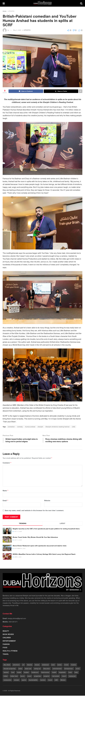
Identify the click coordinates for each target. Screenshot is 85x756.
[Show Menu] (4, 3)
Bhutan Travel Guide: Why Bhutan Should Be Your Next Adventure (35, 537)
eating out (37, 668)
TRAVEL (6, 654)
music (29, 676)
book (53, 665)
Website (47, 500)
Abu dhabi (7, 665)
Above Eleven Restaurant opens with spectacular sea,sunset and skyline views (39, 546)
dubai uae (28, 668)
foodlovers (35, 672)
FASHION (6, 644)
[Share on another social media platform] (80, 91)
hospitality (62, 672)
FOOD (5, 647)
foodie (19, 672)
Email (5, 500)
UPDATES (11, 11)
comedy (20, 427)
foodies (26, 672)
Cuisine (73, 665)
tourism (43, 680)
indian (6, 676)
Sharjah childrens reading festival (58, 427)
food (12, 672)
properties (37, 676)
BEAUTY (6, 631)
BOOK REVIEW (8, 634)
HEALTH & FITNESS (10, 651)
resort (64, 676)
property (46, 676)
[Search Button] (81, 3)
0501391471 (13, 622)
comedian (11, 427)
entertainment (57, 668)
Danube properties (10, 668)
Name (5, 490)
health (54, 672)
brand (66, 665)
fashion (6, 672)
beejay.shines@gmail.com (17, 618)
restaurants (7, 680)
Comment (7, 463)
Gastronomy (45, 672)
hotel (70, 672)
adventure (16, 665)
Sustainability (33, 680)
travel (50, 680)
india (76, 672)
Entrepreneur (69, 668)
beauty (37, 665)
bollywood (45, 665)
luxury (23, 676)
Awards (29, 665)
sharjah (40, 427)
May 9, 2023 (17, 30)
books (60, 665)
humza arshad (30, 427)
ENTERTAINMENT (9, 641)
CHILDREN (7, 637)
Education (46, 668)
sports (24, 680)
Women (63, 680)
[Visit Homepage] (42, 3)
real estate (55, 676)
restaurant (72, 676)
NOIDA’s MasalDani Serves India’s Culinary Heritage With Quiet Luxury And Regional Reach (44, 554)
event (77, 668)
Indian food (14, 676)
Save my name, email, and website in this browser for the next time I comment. (34, 510)
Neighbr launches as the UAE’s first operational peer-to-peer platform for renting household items (46, 529)
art (23, 665)
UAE (73, 427)
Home (4, 11)
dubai (20, 668)
